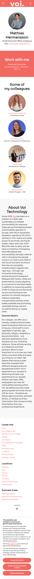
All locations (7, 484)
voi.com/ (17, 505)
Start (4, 428)
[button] (30, 3)
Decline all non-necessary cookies (17, 567)
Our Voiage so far (9, 431)
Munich (5, 476)
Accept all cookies (17, 560)
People (4, 437)
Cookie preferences (17, 573)
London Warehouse (9, 482)
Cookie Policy (13, 544)
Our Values (6, 440)
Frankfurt (5, 479)
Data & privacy (7, 454)
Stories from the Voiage (11, 434)
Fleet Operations (8, 494)
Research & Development (12, 497)
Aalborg (5, 467)
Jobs (4, 446)
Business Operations (20, 44)
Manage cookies (8, 458)
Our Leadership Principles (12, 443)
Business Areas (8, 448)
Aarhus (4, 473)
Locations (6, 451)
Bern (3, 470)
